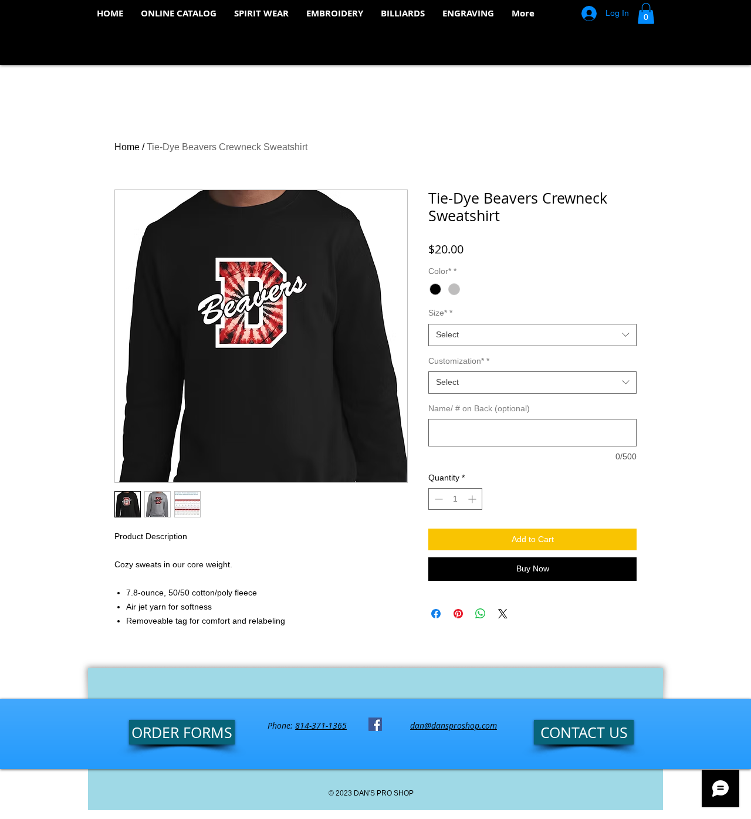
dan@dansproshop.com (453, 725)
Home (127, 147)
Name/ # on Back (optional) (479, 408)
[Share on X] (503, 614)
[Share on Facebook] (436, 614)
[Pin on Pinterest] (458, 614)
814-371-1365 (321, 725)
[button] (646, 13)
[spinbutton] (455, 499)
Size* (440, 312)
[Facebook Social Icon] (375, 724)
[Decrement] (437, 499)
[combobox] (532, 335)
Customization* (458, 360)
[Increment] (473, 499)
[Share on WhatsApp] (480, 614)
